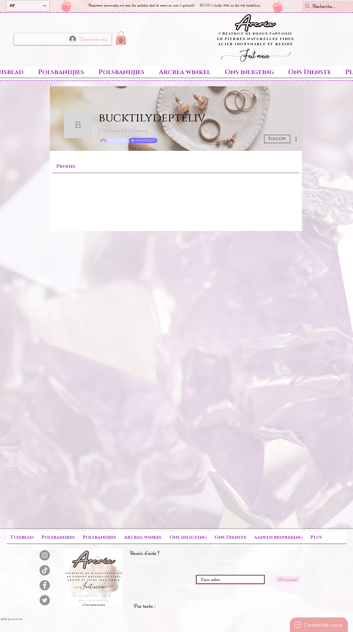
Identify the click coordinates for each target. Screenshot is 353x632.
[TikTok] (45, 570)
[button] (121, 38)
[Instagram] (45, 555)
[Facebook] (45, 585)
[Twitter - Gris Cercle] (45, 600)
